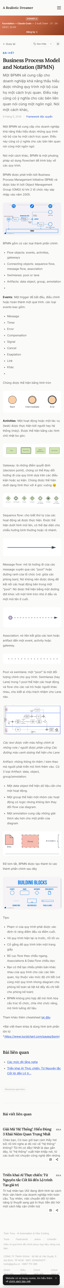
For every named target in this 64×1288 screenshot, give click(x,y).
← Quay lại (9, 43)
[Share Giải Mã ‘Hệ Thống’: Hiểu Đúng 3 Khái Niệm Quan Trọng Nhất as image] (50, 1159)
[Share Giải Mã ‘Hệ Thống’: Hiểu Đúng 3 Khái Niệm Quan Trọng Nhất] (57, 1159)
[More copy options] (51, 44)
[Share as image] (58, 43)
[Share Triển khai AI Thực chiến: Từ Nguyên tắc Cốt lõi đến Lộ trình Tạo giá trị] (57, 1210)
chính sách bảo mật (19, 1281)
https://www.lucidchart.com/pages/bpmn (31, 1036)
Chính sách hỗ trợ (55, 1274)
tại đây (45, 1017)
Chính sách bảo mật (9, 1274)
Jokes (37, 1239)
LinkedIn (51, 1239)
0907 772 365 (29, 1264)
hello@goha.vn (12, 1264)
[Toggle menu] (59, 7)
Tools (6, 1239)
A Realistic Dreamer (18, 8)
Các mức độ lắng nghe (22, 1062)
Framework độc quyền (39, 116)
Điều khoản (23, 1272)
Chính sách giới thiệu (38, 1274)
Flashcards (22, 1239)
